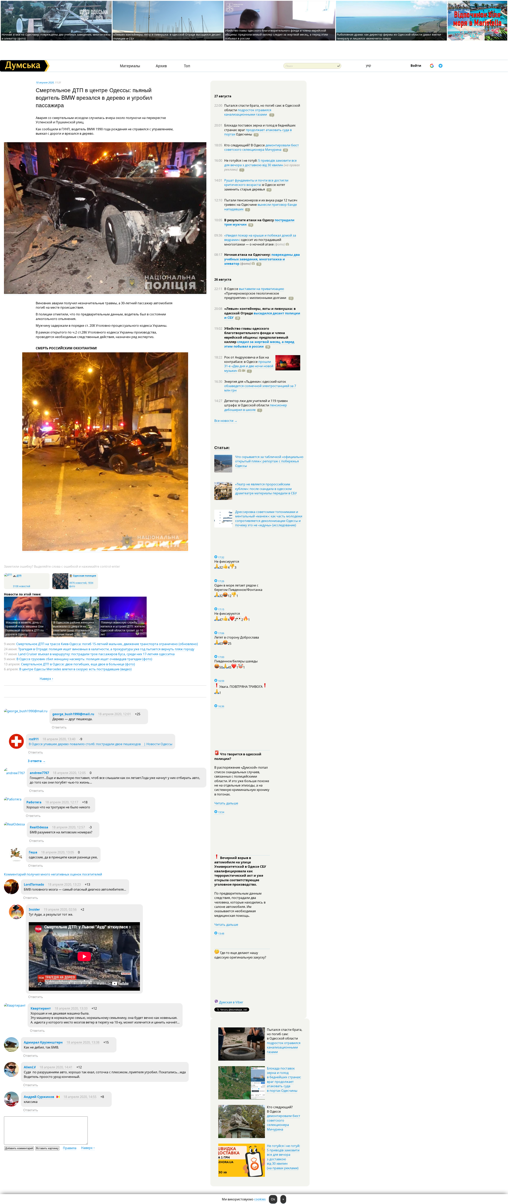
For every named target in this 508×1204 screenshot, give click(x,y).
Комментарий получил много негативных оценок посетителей (53, 874)
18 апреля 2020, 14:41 (55, 1067)
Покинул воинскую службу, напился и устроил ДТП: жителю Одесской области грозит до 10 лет (123, 628)
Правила (69, 1148)
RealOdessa (39, 827)
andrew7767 (39, 773)
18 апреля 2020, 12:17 (61, 802)
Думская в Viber (231, 1002)
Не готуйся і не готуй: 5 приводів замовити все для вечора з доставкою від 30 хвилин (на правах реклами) (283, 1157)
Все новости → (225, 420)
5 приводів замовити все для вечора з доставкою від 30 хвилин (260, 162)
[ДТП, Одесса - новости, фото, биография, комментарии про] (8, 574)
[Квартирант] (15, 1005)
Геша (33, 852)
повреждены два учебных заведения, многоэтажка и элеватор (262, 259)
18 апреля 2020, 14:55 (80, 1097)
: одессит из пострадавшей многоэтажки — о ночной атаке (254, 242)
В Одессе (231, 289)
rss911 (34, 739)
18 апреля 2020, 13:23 (64, 884)
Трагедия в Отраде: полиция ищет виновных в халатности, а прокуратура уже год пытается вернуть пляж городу (106, 649)
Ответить (59, 727)
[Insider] (16, 918)
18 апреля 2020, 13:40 (58, 739)
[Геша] (16, 861)
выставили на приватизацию (261, 289)
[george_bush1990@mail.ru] (25, 711)
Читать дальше (226, 803)
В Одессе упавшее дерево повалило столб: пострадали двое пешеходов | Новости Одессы (100, 744)
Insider (34, 909)
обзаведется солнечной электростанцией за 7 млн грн (260, 388)
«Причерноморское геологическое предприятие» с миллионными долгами (255, 295)
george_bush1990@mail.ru (73, 714)
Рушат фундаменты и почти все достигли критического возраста (256, 182)
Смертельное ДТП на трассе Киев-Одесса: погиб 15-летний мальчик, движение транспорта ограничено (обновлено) (107, 644)
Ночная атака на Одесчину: (247, 254)
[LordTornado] (11, 893)
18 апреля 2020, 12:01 (114, 714)
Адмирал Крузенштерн (43, 1042)
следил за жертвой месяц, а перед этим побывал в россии (259, 344)
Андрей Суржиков (39, 1097)
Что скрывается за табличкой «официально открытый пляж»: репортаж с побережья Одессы (269, 461)
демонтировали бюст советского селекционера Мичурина (261, 147)
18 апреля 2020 (45, 82)
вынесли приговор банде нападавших (260, 206)
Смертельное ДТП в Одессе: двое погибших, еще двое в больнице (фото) (78, 664)
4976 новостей (78, 583)
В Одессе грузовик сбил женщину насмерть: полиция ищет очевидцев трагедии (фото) (84, 659)
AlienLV (30, 1067)
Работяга (33, 802)
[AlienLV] (11, 1076)
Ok (273, 1199)
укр (368, 65)
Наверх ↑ (46, 678)
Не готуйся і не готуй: (241, 160)
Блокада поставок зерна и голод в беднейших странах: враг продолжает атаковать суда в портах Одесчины (284, 1079)
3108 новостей (21, 586)
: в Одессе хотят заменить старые (254, 187)
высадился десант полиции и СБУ (262, 315)
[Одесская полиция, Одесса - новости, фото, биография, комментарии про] (60, 588)
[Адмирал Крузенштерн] (11, 1051)
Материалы (130, 66)
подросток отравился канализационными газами (247, 112)
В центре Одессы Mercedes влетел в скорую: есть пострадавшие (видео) (75, 669)
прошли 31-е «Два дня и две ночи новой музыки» (248, 366)
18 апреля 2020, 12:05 (69, 773)
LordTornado (34, 884)
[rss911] (16, 747)
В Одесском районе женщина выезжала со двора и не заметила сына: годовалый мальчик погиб (73, 628)
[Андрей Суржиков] (11, 1105)
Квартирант (41, 1008)
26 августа (222, 279)
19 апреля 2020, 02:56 (60, 909)
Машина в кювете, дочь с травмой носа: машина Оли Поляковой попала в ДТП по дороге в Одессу (24, 628)
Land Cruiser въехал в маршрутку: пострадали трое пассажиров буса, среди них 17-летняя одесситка (96, 654)
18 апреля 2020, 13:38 (82, 1042)
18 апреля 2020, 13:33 (71, 1008)
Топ (187, 66)
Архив (161, 66)
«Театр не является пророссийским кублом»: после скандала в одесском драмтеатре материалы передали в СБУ (266, 488)
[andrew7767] (14, 773)
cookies (260, 1199)
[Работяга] (12, 799)
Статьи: (222, 447)
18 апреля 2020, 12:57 (68, 827)
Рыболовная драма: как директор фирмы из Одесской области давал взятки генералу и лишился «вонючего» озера (389, 36)
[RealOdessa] (14, 824)
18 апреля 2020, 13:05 (57, 852)
